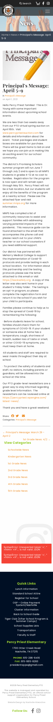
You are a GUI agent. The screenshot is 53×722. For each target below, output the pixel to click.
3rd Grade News (18, 477)
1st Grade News (17, 463)
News (14, 34)
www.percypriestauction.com (21, 133)
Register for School (26, 598)
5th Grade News (18, 491)
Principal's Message (15, 95)
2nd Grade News (18, 470)
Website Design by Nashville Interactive (26, 702)
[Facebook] (43, 3)
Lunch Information (26, 589)
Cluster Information (26, 610)
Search (26, 3)
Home (5, 34)
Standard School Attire (26, 593)
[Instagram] (48, 3)
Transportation (26, 630)
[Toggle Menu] (47, 11)
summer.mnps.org (14, 203)
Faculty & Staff (26, 635)
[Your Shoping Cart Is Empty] (38, 3)
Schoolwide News (18, 449)
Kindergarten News (19, 456)
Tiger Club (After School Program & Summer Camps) (26, 620)
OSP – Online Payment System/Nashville (26, 604)
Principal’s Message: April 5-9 (26, 87)
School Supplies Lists (26, 626)
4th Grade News (18, 484)
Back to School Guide (26, 614)
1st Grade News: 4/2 (36, 439)
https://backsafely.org (17, 280)
